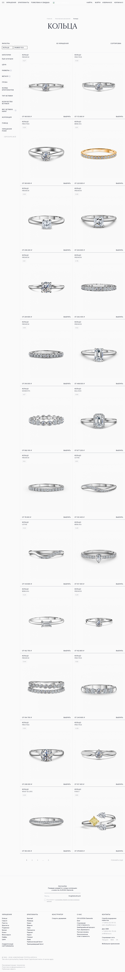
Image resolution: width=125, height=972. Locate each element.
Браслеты (5, 925)
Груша (29, 923)
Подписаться (75, 896)
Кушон (29, 935)
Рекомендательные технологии (13, 965)
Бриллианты (23, 2)
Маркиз (29, 925)
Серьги (4, 921)
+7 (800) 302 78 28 (109, 931)
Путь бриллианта (83, 929)
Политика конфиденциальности (13, 967)
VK (117, 940)
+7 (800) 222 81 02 (109, 922)
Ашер (29, 939)
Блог (78, 921)
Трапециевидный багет (35, 944)
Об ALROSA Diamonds (85, 918)
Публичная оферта (8, 969)
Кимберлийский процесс (86, 927)
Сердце (30, 937)
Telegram (105, 940)
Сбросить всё (10, 137)
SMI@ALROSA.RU (106, 933)
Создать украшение (59, 918)
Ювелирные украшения (62, 18)
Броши (4, 930)
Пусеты (4, 923)
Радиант (30, 932)
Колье (4, 932)
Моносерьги (6, 935)
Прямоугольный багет (35, 942)
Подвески (5, 928)
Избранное (107, 2)
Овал (29, 928)
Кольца (4, 918)
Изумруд (30, 921)
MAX (112, 940)
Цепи (4, 939)
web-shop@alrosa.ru (109, 925)
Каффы (4, 937)
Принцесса (31, 930)
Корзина (118, 2)
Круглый (30, 918)
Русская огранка (83, 932)
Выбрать (67, 116)
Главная (49, 18)
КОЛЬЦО (25, 55)
